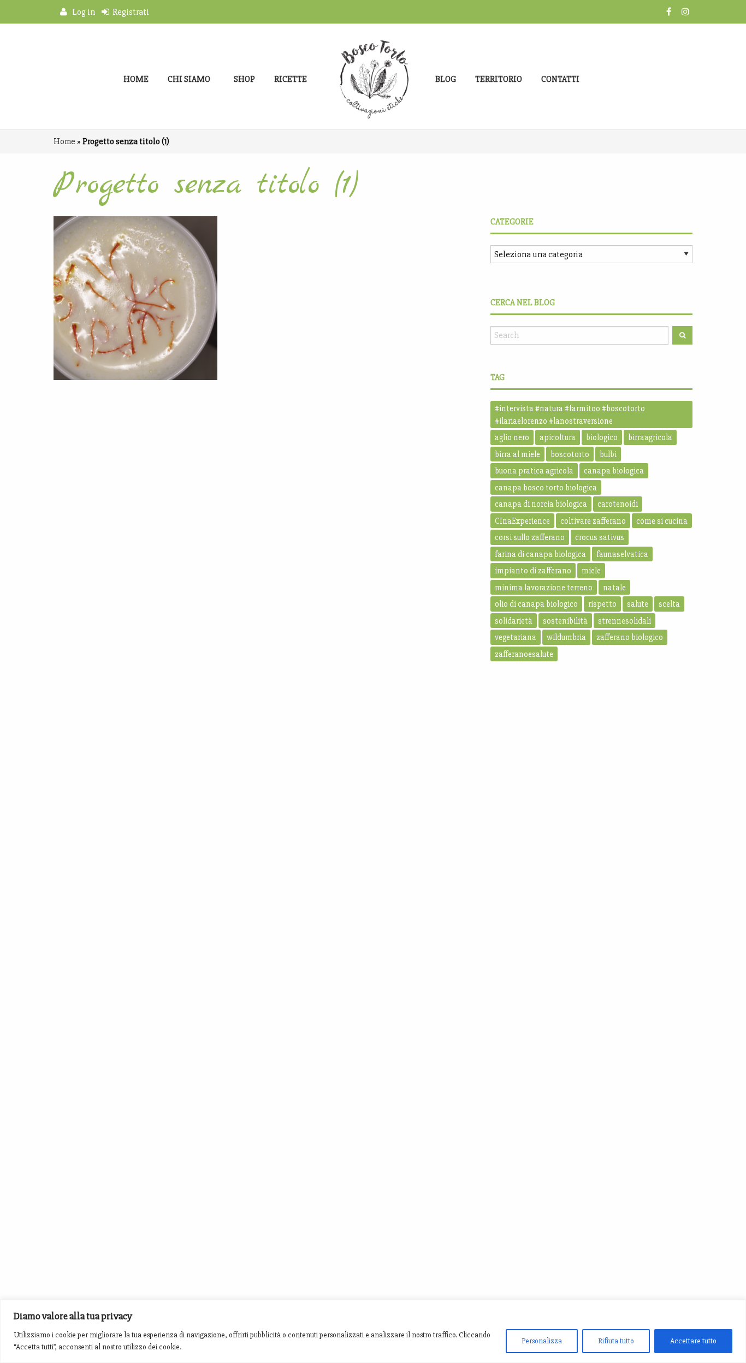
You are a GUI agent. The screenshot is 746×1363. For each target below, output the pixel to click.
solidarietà (513, 621)
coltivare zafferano (593, 521)
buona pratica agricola (534, 471)
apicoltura (558, 437)
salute (637, 604)
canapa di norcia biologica (541, 504)
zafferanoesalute (524, 654)
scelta (669, 604)
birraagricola (650, 437)
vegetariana (515, 637)
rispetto (602, 604)
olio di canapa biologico (536, 604)
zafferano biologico (629, 637)
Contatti (560, 79)
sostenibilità (565, 621)
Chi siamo (189, 79)
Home (136, 79)
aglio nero (512, 437)
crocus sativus (599, 537)
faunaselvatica (622, 554)
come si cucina (662, 521)
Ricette (290, 79)
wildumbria (566, 637)
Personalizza (542, 1341)
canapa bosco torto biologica (546, 488)
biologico (602, 437)
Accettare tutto (693, 1341)
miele (591, 571)
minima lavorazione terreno (544, 587)
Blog (445, 79)
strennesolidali (624, 621)
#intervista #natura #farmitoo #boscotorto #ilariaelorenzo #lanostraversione (570, 415)
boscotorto (569, 454)
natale (614, 587)
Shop (244, 79)
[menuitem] (136, 79)
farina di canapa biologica (540, 554)
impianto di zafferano (533, 571)
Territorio (498, 79)
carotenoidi (617, 504)
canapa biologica (614, 471)
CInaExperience (522, 521)
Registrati (129, 12)
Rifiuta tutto (616, 1341)
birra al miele (517, 454)
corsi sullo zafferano (530, 537)
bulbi (608, 454)
